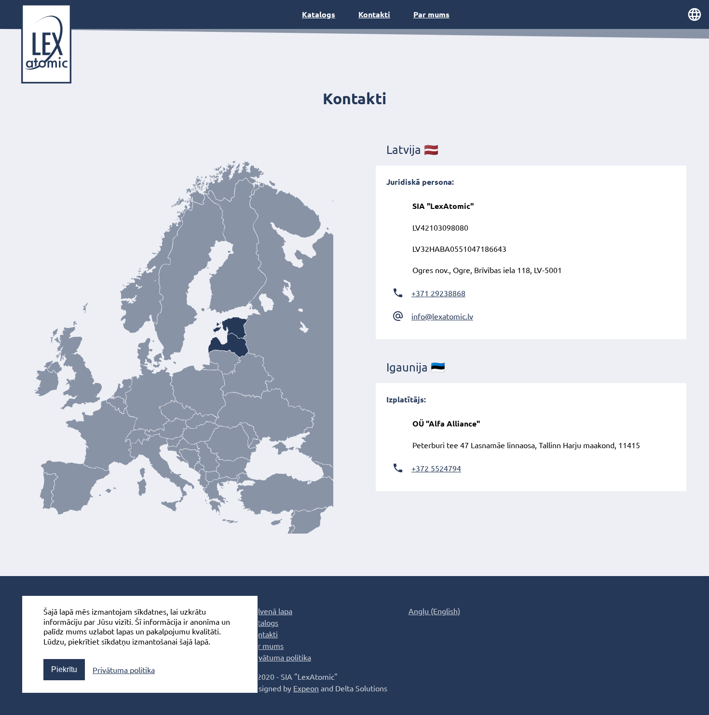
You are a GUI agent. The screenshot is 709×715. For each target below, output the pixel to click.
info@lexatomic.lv (442, 316)
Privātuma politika (124, 669)
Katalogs (318, 14)
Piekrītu (64, 669)
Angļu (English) (434, 611)
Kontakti (374, 14)
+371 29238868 (438, 293)
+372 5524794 (436, 468)
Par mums (431, 14)
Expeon (306, 688)
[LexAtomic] (46, 43)
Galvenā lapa (270, 611)
